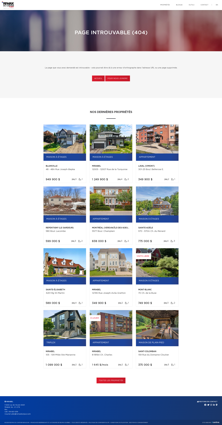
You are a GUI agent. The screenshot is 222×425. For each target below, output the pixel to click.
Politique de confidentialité (99, 422)
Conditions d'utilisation (119, 422)
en (217, 5)
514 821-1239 (13, 412)
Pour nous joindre (118, 78)
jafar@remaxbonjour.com (21, 414)
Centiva (215, 422)
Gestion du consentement (138, 422)
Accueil (98, 78)
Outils (191, 5)
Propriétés (165, 5)
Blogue (179, 5)
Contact (204, 5)
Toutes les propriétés (111, 380)
